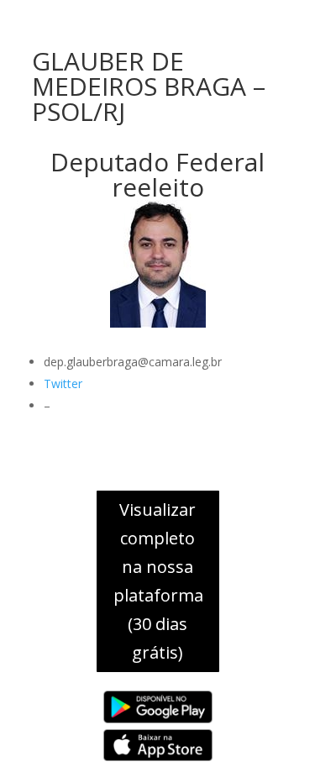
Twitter (63, 383)
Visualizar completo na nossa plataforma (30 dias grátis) (158, 581)
